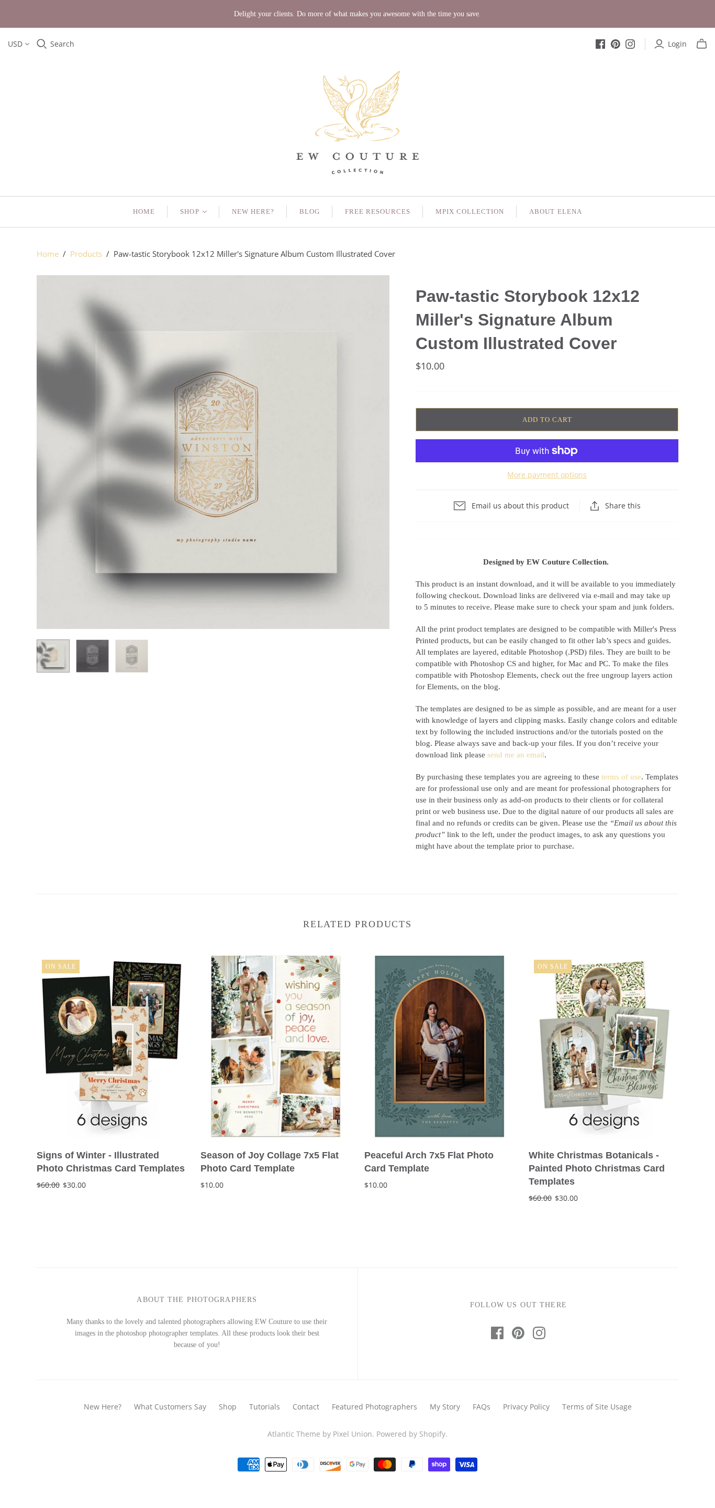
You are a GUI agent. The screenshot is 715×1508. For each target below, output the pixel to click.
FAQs (481, 1407)
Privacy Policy (526, 1407)
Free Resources (377, 211)
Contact (306, 1407)
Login (677, 44)
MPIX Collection (470, 211)
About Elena (555, 211)
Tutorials (264, 1407)
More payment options (547, 475)
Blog (309, 211)
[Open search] (42, 44)
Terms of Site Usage (597, 1407)
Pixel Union (352, 1434)
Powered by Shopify (410, 1434)
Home (144, 211)
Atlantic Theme (293, 1434)
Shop (189, 211)
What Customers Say (170, 1407)
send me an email (515, 755)
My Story (445, 1407)
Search (62, 44)
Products (86, 253)
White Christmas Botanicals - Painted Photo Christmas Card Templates (597, 1168)
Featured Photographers (374, 1407)
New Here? (253, 211)
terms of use (621, 777)
